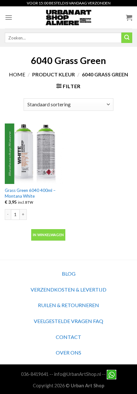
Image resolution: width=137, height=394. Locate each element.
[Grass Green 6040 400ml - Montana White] (35, 153)
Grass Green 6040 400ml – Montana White (30, 193)
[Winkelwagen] (129, 18)
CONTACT (68, 337)
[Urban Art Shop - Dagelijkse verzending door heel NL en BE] (69, 17)
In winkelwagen (48, 235)
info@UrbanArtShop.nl (77, 374)
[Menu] (8, 17)
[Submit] (126, 37)
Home (17, 74)
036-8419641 (34, 374)
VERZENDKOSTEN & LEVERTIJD (68, 289)
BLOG (69, 274)
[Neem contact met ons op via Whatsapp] (111, 374)
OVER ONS (68, 352)
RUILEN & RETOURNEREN (68, 305)
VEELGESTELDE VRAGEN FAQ (68, 321)
